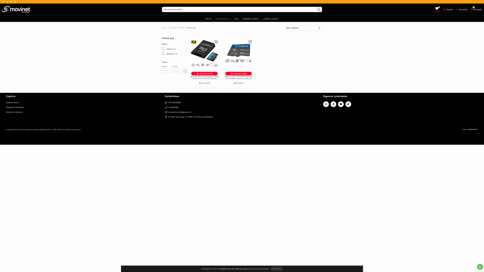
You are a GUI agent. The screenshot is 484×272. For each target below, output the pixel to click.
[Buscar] (319, 9)
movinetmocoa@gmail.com (179, 112)
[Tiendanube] (470, 130)
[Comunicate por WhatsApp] (480, 266)
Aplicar (185, 71)
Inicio (164, 28)
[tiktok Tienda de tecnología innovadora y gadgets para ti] (15, 2)
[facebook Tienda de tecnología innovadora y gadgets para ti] (7, 2)
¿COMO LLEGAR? (270, 19)
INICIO (208, 19)
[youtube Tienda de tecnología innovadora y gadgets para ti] (11, 2)
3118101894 (173, 107)
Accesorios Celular (176, 28)
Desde (164, 66)
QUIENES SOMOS (251, 19)
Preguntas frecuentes (15, 107)
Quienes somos (12, 102)
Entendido (276, 269)
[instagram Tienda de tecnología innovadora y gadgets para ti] (4, 2)
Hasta (175, 66)
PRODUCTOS (222, 19)
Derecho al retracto (14, 112)
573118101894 (174, 102)
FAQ (236, 19)
